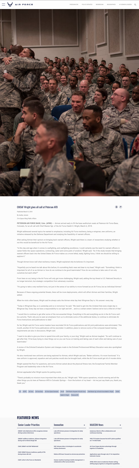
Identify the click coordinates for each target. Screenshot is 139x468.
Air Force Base (39, 391)
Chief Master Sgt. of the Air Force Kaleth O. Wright (100, 391)
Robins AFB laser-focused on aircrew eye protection (69, 454)
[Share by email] (120, 207)
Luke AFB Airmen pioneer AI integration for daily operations (68, 432)
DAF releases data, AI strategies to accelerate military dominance (67, 447)
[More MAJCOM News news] (120, 425)
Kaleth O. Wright (65, 395)
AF (20, 391)
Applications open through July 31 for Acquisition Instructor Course (104, 455)
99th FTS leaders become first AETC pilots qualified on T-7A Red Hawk (105, 439)
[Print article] (116, 207)
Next (132, 102)
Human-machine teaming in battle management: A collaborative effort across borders (69, 461)
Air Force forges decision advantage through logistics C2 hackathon (103, 447)
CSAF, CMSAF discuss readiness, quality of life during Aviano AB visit (31, 453)
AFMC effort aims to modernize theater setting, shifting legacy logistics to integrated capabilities (105, 462)
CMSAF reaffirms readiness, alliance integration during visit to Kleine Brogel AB (32, 439)
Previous (7, 102)
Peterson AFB (74, 395)
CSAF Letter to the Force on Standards (29, 460)
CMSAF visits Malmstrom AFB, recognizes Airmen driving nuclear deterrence (33, 432)
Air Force (31, 391)
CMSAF (117, 391)
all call (62, 391)
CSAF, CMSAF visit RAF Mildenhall (28, 446)
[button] (3, 4)
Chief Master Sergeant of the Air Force (75, 391)
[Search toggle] (135, 4)
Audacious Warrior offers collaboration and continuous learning (103, 432)
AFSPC (24, 391)
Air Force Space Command (51, 391)
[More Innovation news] (84, 425)
